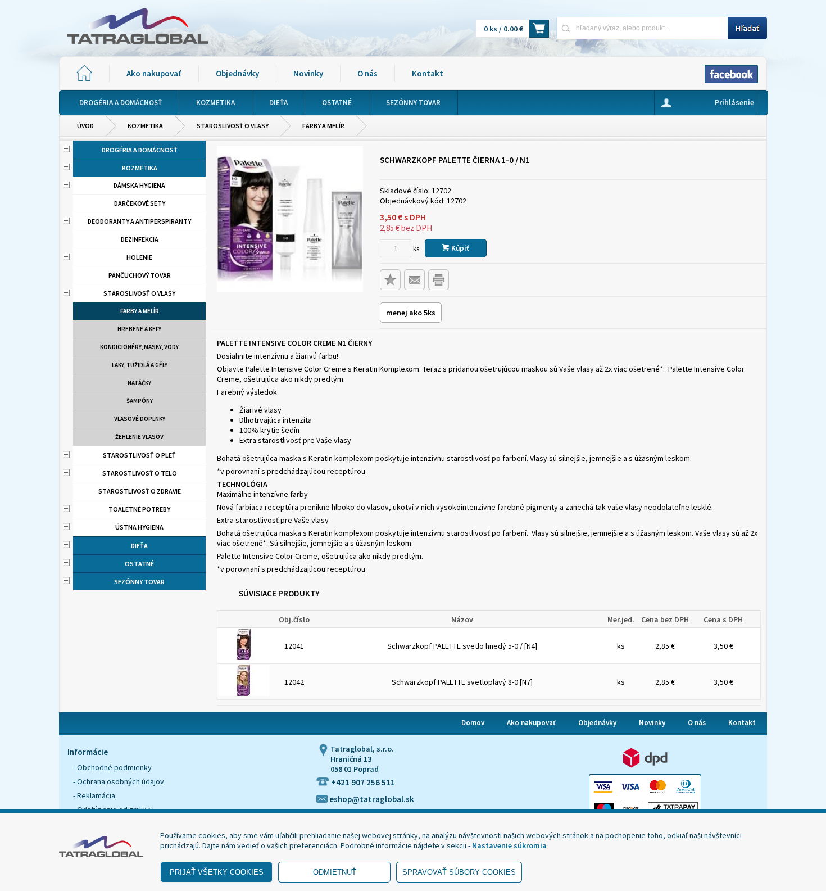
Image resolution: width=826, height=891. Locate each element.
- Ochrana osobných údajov (118, 781)
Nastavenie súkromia (509, 845)
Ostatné (139, 563)
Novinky (308, 73)
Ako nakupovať (153, 73)
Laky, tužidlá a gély (139, 365)
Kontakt (427, 73)
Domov (472, 722)
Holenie (139, 257)
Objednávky (237, 73)
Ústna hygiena (139, 527)
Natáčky (139, 383)
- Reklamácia (94, 795)
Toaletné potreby (139, 509)
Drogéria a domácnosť (140, 150)
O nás (367, 73)
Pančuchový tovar (139, 275)
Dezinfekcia (139, 239)
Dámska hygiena (139, 185)
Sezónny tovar (139, 581)
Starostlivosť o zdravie (139, 491)
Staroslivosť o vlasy (233, 125)
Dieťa (139, 545)
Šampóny (139, 401)
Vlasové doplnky (139, 419)
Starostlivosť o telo (139, 473)
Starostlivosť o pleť (139, 455)
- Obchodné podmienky (112, 767)
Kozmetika (145, 125)
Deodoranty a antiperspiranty (139, 221)
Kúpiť (459, 248)
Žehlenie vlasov (139, 437)
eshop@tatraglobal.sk (371, 799)
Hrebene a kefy (139, 329)
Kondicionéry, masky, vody (139, 347)
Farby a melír (323, 125)
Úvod (85, 125)
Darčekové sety (139, 203)
